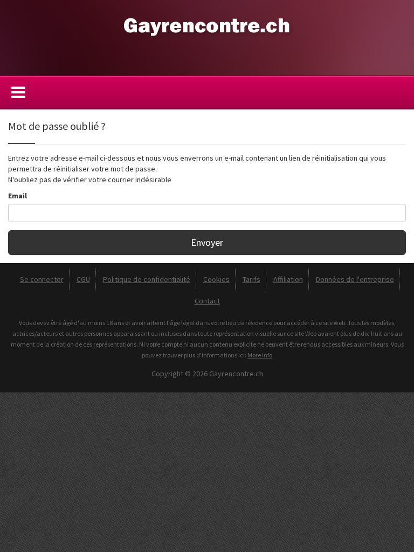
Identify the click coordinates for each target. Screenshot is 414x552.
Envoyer (207, 242)
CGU (83, 279)
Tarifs (251, 279)
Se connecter (42, 279)
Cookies (216, 279)
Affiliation (288, 279)
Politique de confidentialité (146, 279)
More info (259, 355)
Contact (207, 301)
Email (17, 196)
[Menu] (18, 92)
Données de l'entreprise (355, 279)
